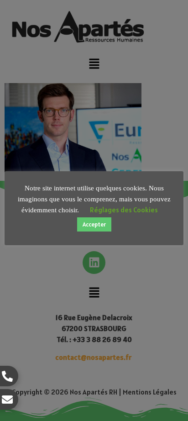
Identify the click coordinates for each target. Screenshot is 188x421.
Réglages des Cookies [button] (124, 209)
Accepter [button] (94, 224)
